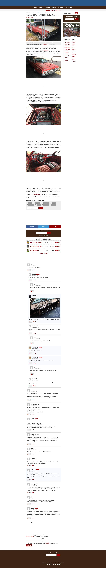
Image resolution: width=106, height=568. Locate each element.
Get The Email (69, 7)
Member (38, 274)
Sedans (53, 203)
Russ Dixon (30, 17)
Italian (73, 47)
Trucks (65, 59)
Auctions (41, 7)
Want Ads (54, 7)
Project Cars (67, 49)
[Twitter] (51, 559)
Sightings (66, 52)
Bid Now (58, 242)
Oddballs (66, 45)
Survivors (66, 57)
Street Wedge (46, 50)
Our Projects (67, 47)
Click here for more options (43, 235)
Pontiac (73, 59)
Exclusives (66, 41)
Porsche (73, 61)
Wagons (66, 60)
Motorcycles (67, 42)
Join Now (48, 10)
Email (43, 541)
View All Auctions (43, 253)
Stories (65, 54)
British (73, 42)
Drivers (38, 204)
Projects (46, 204)
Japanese (74, 49)
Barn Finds (53, 3)
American (53, 204)
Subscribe (47, 543)
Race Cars (66, 50)
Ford (73, 57)
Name (43, 538)
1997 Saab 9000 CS (34, 250)
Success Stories (67, 55)
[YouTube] (58, 559)
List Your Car (58, 10)
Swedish (73, 50)
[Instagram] (55, 559)
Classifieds (47, 7)
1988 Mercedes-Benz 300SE (36, 246)
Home (35, 7)
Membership (61, 7)
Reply (33, 269)
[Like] (28, 269)
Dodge (30, 203)
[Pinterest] (53, 559)
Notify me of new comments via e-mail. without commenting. (43, 543)
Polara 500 (37, 203)
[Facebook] (48, 559)
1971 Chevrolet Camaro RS (36, 242)
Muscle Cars (46, 203)
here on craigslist (37, 194)
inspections (45, 44)
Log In (52, 10)
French (73, 44)
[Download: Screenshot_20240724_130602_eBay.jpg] (44, 317)
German (73, 45)
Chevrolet (74, 54)
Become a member (30, 536)
